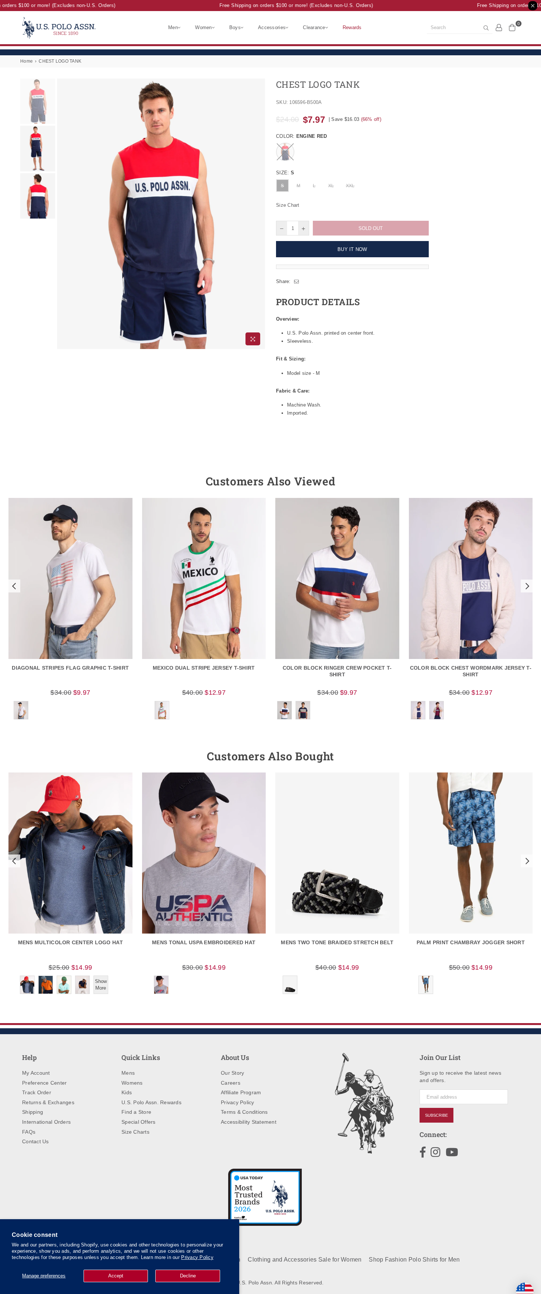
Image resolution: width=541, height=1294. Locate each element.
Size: (285, 172)
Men (173, 27)
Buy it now (352, 249)
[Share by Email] (296, 281)
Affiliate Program (241, 1092)
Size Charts (135, 1132)
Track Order (36, 1092)
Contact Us (35, 1141)
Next (258, 213)
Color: (301, 136)
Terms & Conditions (244, 1112)
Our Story (232, 1073)
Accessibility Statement (248, 1122)
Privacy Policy (197, 1257)
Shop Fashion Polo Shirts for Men (414, 1259)
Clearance (314, 27)
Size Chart (288, 205)
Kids (126, 1092)
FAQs (28, 1132)
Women (203, 27)
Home (26, 61)
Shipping (32, 1112)
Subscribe (436, 1115)
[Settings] (499, 27)
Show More (101, 985)
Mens (128, 1073)
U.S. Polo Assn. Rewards (151, 1102)
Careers (230, 1083)
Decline (188, 1276)
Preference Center (44, 1083)
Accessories (272, 27)
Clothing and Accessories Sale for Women (304, 1259)
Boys (235, 27)
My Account (36, 1073)
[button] (13, 586)
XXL (350, 185)
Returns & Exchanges (48, 1102)
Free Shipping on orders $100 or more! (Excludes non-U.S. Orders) (286, 5)
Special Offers (138, 1122)
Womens (132, 1083)
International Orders (46, 1122)
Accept (115, 1276)
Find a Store (136, 1112)
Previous (63, 213)
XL (331, 185)
